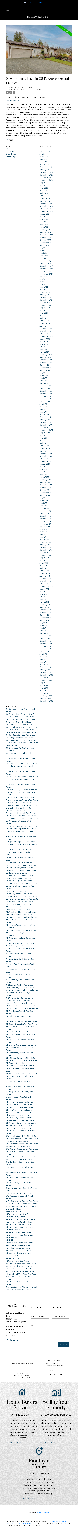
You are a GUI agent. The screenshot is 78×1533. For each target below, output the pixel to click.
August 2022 (45, 276)
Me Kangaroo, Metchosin (16, 907)
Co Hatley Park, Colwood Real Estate (21, 719)
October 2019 (45, 365)
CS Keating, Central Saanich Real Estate (22, 764)
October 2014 (45, 521)
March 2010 (44, 665)
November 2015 (46, 487)
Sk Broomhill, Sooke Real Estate (19, 1105)
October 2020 (45, 334)
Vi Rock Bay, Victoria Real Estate (19, 1253)
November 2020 (46, 331)
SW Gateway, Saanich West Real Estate (22, 1139)
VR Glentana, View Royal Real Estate (21, 1264)
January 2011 (45, 639)
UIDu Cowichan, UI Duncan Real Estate (22, 1201)
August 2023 (45, 245)
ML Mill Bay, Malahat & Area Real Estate (22, 930)
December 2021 (46, 297)
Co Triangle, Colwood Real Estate (19, 738)
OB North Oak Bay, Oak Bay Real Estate (22, 990)
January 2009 (45, 698)
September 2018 (46, 399)
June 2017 (44, 438)
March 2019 (44, 383)
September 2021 (46, 305)
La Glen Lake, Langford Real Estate (20, 868)
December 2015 (46, 485)
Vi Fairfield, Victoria (13, 1230)
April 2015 (43, 506)
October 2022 (45, 271)
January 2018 (45, 420)
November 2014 (46, 519)
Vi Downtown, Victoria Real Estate (20, 1222)
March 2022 (44, 290)
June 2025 (44, 188)
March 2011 (44, 633)
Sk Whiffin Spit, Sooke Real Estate (20, 1128)
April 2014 (43, 537)
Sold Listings (11, 157)
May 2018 (43, 409)
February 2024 (46, 230)
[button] (7, 1340)
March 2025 (44, 196)
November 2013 (46, 550)
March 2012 (44, 602)
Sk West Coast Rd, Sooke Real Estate (21, 1126)
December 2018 (46, 391)
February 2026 (46, 167)
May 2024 (43, 222)
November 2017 (46, 425)
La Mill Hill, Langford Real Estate (19, 894)
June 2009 (44, 688)
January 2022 (45, 295)
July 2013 (43, 560)
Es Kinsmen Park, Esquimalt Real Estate (22, 818)
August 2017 (45, 433)
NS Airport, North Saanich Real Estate (21, 943)
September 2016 (46, 461)
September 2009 (47, 680)
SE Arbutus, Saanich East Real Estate (21, 1006)
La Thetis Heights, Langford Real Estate (22, 899)
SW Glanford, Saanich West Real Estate (22, 1144)
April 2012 (43, 599)
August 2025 (45, 183)
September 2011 (46, 618)
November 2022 (46, 269)
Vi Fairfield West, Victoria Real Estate (21, 1227)
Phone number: (59, 1316)
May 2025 (43, 191)
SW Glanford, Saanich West (17, 1141)
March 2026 (44, 165)
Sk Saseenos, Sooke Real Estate (19, 1115)
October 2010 (45, 646)
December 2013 (46, 547)
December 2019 (46, 360)
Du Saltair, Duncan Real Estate (18, 803)
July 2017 (43, 435)
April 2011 (43, 631)
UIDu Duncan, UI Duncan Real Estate (21, 1204)
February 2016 (45, 480)
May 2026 (43, 159)
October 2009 (45, 678)
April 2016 (43, 474)
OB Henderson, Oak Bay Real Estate (21, 988)
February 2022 (46, 292)
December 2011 (46, 610)
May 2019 (43, 378)
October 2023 (45, 240)
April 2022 (44, 287)
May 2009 (44, 691)
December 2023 (46, 235)
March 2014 (44, 540)
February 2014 (45, 542)
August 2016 (45, 464)
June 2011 (43, 625)
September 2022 (46, 274)
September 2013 (46, 555)
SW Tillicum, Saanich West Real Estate (21, 1193)
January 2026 (45, 170)
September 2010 (46, 649)
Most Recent (45, 149)
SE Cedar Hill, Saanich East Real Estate (21, 1024)
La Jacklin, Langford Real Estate (19, 881)
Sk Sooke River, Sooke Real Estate (20, 1120)
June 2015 (44, 500)
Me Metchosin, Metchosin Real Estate (21, 912)
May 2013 (43, 566)
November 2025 (46, 175)
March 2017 (44, 446)
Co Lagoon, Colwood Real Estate (19, 722)
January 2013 (45, 576)
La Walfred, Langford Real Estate (19, 902)
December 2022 (46, 266)
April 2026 (44, 162)
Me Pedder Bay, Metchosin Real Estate (21, 917)
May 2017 (43, 441)
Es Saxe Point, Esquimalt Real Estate (21, 829)
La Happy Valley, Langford (16, 873)
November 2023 (46, 237)
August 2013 (45, 558)
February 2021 (45, 323)
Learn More (12, 1443)
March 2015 (44, 508)
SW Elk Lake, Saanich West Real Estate (22, 1136)
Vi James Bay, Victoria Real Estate (19, 1243)
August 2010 (45, 652)
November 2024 (46, 206)
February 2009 (46, 696)
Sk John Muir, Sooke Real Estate (19, 1110)
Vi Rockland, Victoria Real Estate (19, 1256)
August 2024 (45, 214)
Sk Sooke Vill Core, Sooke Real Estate (21, 1123)
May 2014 (43, 534)
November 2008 (46, 701)
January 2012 (45, 607)
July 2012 (43, 592)
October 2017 (45, 428)
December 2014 (46, 516)
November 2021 (46, 300)
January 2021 (45, 326)
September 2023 (46, 243)
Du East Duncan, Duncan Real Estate (21, 797)
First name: (36, 1307)
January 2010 (45, 670)
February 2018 (45, 417)
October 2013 (45, 553)
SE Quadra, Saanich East (16, 1063)
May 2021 (43, 316)
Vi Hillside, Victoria (13, 1238)
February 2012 (45, 605)
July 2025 (43, 185)
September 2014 (46, 524)
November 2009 (46, 675)
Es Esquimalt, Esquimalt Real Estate (20, 813)
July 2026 (43, 154)
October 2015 (45, 490)
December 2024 (46, 204)
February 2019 (45, 386)
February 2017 (45, 448)
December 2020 (46, 329)
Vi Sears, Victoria (12, 1258)
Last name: (57, 1307)
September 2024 (46, 211)
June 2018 (44, 407)
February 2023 (46, 261)
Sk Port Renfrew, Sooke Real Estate (20, 1113)
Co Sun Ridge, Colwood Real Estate (20, 735)
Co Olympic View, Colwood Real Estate (21, 727)
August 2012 (45, 589)
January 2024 (45, 232)
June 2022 (44, 282)
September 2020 (47, 336)
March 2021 (44, 321)
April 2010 (44, 662)
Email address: (38, 1316)
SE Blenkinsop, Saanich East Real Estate (22, 1008)
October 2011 (45, 615)
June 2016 (44, 469)
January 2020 (45, 357)
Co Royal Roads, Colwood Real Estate (21, 732)
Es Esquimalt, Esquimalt (16, 810)
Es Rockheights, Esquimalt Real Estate (21, 826)
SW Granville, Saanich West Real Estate (22, 1149)
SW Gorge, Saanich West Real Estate (21, 1146)
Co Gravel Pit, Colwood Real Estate (20, 717)
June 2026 (44, 157)
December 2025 (46, 172)
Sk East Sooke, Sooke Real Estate (19, 1107)
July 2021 (43, 310)
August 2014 (45, 526)
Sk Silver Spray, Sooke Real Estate (19, 1118)
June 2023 (44, 250)
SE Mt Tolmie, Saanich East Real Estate (21, 1060)
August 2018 (45, 402)
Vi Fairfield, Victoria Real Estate (18, 1232)
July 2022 (44, 279)
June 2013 (44, 563)
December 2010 (46, 641)
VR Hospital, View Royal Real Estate (20, 1266)
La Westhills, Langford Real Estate (20, 904)
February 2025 (46, 198)
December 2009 (46, 672)
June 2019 (44, 375)
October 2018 (45, 396)
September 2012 (46, 586)
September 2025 (46, 180)
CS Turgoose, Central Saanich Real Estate (27, 89)
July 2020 (44, 342)
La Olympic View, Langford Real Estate (21, 896)
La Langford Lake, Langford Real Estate (22, 883)
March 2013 (44, 571)
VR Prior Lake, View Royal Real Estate (21, 1269)
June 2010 (44, 657)
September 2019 (46, 368)
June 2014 (44, 532)
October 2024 (45, 209)
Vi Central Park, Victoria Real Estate (20, 1219)
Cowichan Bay (12, 745)
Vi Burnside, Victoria (14, 1212)
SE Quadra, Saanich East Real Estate (20, 1066)
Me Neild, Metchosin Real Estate (19, 915)
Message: (35, 1326)
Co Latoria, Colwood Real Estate (19, 725)
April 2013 (43, 568)
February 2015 (45, 511)
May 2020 (44, 347)
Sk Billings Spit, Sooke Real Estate (19, 1102)
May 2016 (43, 472)
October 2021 (45, 303)
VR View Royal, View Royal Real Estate (21, 1274)
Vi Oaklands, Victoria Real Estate (19, 1251)
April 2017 (43, 443)
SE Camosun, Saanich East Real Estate (21, 1021)
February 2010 (45, 667)
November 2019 (46, 362)
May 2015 (43, 503)
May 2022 (43, 284)
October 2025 (45, 178)
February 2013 (45, 573)
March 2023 (44, 258)
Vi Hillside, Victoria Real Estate (18, 1240)
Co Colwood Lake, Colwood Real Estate (22, 714)
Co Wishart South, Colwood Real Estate (22, 743)
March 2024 (44, 227)
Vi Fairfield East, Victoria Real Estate (20, 1225)
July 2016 (43, 467)
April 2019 (43, 381)
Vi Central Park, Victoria (15, 1217)
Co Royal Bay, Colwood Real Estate (20, 730)
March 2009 (44, 693)
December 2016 (46, 454)
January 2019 (45, 389)
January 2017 (45, 451)
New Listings (11, 152)
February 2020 (46, 355)
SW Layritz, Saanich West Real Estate (21, 1157)
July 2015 (43, 498)
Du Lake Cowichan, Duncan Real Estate (22, 800)
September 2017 (46, 430)
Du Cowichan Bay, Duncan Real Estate (21, 790)
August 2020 (45, 339)
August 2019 (45, 370)
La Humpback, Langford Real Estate (21, 878)
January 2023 (45, 263)
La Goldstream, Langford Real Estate (21, 870)
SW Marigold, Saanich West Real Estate (22, 1159)
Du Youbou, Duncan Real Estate (19, 808)
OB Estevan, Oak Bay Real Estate (19, 985)
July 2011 (43, 623)
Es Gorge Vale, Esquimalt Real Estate (21, 816)
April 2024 (44, 224)
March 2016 (44, 477)
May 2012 (43, 597)
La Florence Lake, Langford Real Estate (22, 865)
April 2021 (43, 318)
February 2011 (45, 636)
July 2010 (43, 654)
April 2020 (44, 349)
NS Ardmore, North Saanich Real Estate (22, 946)
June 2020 (44, 344)
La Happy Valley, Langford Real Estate (21, 876)
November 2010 (46, 644)
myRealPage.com (43, 1512)
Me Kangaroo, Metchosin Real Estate (21, 909)
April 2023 (44, 256)
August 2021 (45, 308)
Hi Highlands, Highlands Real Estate (20, 842)
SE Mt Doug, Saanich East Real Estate (21, 1058)
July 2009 (44, 685)
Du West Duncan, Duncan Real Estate (21, 805)
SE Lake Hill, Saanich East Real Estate (21, 1045)
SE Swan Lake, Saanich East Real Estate (22, 1074)
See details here (12, 101)
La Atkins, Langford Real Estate (18, 850)
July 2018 (43, 404)
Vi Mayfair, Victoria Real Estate (18, 1248)
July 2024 (44, 217)
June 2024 (44, 219)
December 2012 (46, 579)
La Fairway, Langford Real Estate (19, 863)
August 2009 (45, 683)
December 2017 (46, 422)
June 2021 (44, 313)
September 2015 (46, 493)
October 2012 (45, 584)
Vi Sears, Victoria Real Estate (17, 1261)
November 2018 (46, 394)
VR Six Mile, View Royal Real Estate (20, 1271)
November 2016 (46, 456)
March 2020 (44, 352)
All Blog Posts (11, 149)
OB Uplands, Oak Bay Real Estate (19, 998)
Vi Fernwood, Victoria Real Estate (19, 1235)
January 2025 (45, 201)
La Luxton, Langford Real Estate (19, 891)
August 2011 (44, 620)
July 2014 (43, 529)
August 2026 (45, 152)
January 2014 (45, 545)
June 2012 (44, 594)
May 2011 (43, 628)
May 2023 (43, 253)
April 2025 (44, 193)
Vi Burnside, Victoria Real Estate (19, 1214)
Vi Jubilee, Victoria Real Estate (18, 1245)
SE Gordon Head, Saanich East (18, 1032)
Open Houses (11, 154)
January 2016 (45, 482)
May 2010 (43, 659)
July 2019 (43, 373)
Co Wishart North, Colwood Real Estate (22, 740)
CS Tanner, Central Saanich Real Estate (22, 777)
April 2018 (44, 412)
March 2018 (44, 415)
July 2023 (44, 248)
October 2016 (45, 459)
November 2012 (46, 581)
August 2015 (45, 495)
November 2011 (46, 612)
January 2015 (45, 513)
